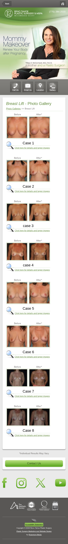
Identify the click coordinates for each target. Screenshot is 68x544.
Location (40, 87)
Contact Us (34, 463)
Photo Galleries (13, 109)
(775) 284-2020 (57, 11)
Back (7, 4)
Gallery (52, 87)
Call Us (15, 87)
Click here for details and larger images (32, 148)
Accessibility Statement (34, 524)
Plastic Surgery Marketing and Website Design (34, 531)
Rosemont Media (35, 535)
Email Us (27, 87)
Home (63, 4)
